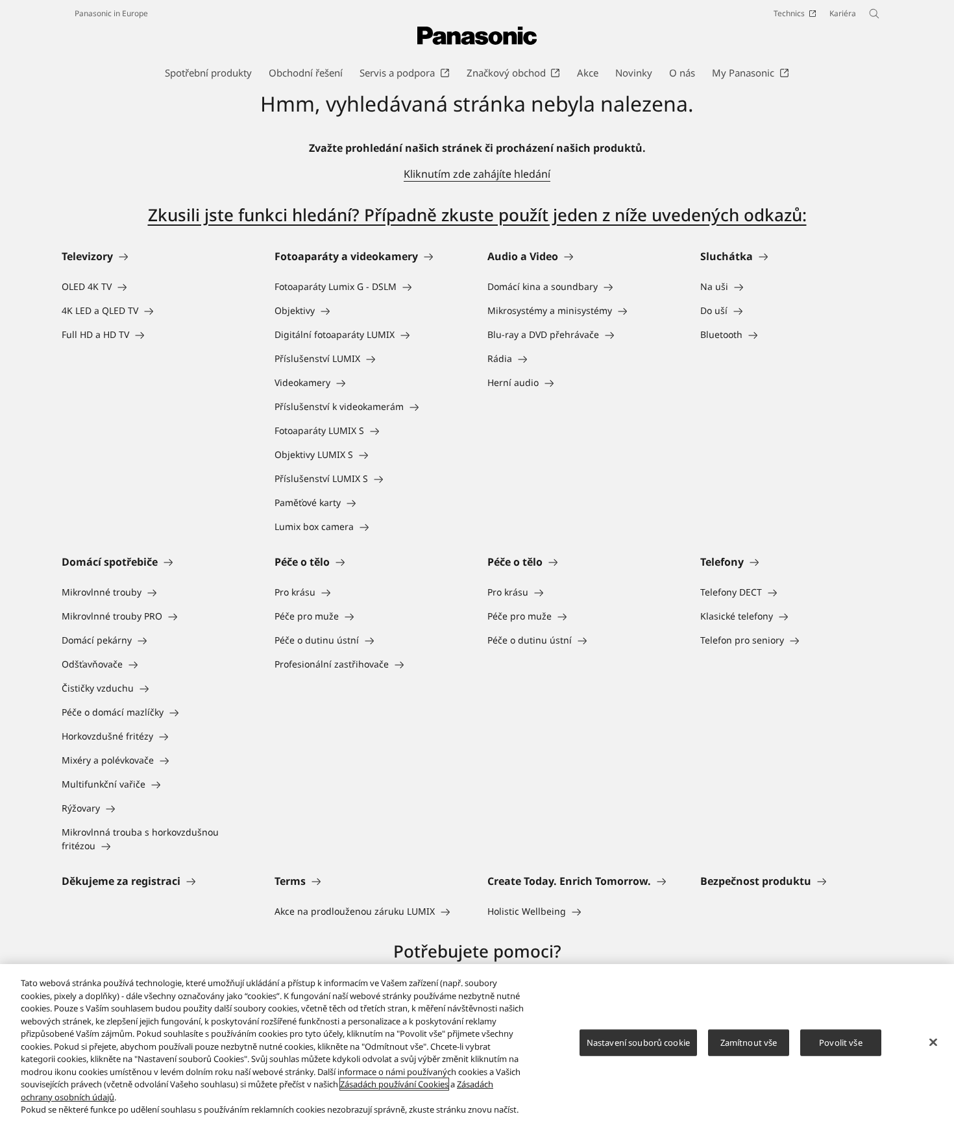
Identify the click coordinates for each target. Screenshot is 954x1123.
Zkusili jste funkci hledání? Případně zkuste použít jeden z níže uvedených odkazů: (477, 214)
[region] (477, 1043)
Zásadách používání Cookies (394, 1084)
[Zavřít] (933, 1042)
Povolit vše (840, 1042)
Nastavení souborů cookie (638, 1042)
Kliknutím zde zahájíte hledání (477, 174)
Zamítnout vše (748, 1042)
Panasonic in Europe (111, 13)
